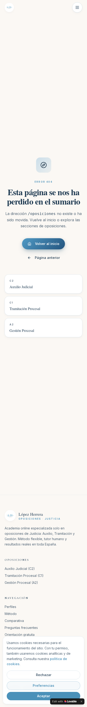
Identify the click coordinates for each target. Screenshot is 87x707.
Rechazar (43, 675)
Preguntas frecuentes (21, 628)
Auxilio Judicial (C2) (20, 569)
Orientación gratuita (20, 635)
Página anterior (47, 258)
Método (11, 614)
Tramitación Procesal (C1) (24, 576)
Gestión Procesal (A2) (21, 583)
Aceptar (43, 696)
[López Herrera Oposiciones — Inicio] (9, 7)
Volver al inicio (47, 244)
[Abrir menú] (77, 7)
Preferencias (43, 685)
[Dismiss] (81, 701)
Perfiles (10, 607)
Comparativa (14, 621)
